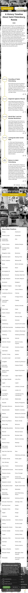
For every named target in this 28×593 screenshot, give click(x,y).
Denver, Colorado (19, 305)
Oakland (4, 455)
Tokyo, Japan (18, 527)
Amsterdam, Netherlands (5, 239)
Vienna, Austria (19, 545)
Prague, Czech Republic (5, 477)
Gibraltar (17, 320)
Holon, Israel (5, 347)
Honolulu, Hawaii (19, 347)
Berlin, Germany (19, 264)
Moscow (4, 431)
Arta (16, 239)
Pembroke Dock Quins (7, 469)
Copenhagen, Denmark (5, 301)
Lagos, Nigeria (18, 375)
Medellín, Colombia (20, 410)
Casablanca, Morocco (7, 293)
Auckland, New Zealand (6, 248)
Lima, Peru (17, 379)
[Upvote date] (23, 94)
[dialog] (11, 577)
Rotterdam (17, 489)
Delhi (3, 305)
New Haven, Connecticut (5, 446)
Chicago (4, 296)
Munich (4, 439)
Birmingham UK (6, 271)
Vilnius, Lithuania (6, 549)
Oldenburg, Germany (20, 455)
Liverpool (4, 390)
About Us (21, 579)
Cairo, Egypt (18, 286)
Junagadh (4, 361)
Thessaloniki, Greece (7, 527)
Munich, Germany (19, 439)
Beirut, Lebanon (6, 260)
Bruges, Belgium (6, 278)
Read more (5, 576)
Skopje (16, 512)
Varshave (4, 541)
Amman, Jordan (6, 235)
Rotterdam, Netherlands (5, 493)
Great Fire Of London (20, 323)
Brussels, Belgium (19, 278)
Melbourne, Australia (20, 413)
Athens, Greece (5, 244)
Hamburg (4, 334)
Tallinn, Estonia (19, 520)
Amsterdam (18, 235)
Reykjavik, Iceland (6, 482)
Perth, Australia (19, 469)
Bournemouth (5, 275)
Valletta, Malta (18, 534)
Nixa (16, 451)
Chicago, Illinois (19, 296)
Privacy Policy (22, 587)
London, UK (18, 390)
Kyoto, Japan (5, 375)
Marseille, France (19, 406)
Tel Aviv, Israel (18, 523)
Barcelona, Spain (6, 256)
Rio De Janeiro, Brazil (7, 485)
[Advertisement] (14, 62)
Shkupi (16, 509)
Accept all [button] (6, 587)
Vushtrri (17, 549)
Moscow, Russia (19, 431)
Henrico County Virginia (19, 342)
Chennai (17, 293)
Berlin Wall (5, 267)
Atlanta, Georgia (19, 244)
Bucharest (4, 282)
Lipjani (16, 383)
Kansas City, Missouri (20, 361)
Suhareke (4, 516)
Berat (3, 264)
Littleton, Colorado (19, 386)
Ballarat (17, 248)
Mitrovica (17, 424)
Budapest (17, 282)
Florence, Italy (18, 316)
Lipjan (3, 383)
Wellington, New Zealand (19, 553)
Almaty (3, 232)
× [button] (19, 564)
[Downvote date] (25, 94)
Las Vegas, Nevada (6, 379)
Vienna (4, 545)
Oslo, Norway (5, 462)
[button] (11, 589)
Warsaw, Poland (6, 552)
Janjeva (17, 354)
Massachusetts (5, 410)
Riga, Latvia (18, 482)
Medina (4, 413)
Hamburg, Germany (20, 334)
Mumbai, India (18, 435)
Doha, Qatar (5, 309)
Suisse (16, 516)
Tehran (4, 523)
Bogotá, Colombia (19, 271)
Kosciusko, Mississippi (5, 366)
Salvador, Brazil (6, 498)
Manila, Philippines (20, 402)
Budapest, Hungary (7, 286)
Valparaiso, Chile (6, 538)
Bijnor (16, 267)
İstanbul (17, 350)
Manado (4, 402)
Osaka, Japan (18, 458)
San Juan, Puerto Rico (7, 501)
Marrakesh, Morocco (7, 406)
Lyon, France (5, 399)
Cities (14, 23)
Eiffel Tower (18, 313)
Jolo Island (17, 358)
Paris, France (5, 466)
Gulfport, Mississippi (20, 331)
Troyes (3, 534)
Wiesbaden (5, 557)
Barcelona (17, 253)
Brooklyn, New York (20, 275)
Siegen (3, 512)
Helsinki (17, 338)
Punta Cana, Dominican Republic (20, 477)
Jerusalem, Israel (6, 358)
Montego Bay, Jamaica (7, 428)
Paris (16, 462)
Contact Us (21, 582)
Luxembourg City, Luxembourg (19, 394)
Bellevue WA (18, 260)
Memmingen (5, 417)
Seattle (16, 505)
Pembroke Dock (19, 466)
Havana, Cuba (5, 338)
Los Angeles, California (5, 394)
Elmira (3, 316)
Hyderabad (4, 350)
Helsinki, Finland (6, 342)
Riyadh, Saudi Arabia (20, 485)
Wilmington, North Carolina (19, 558)
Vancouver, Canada (19, 538)
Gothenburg (5, 323)
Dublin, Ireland (6, 313)
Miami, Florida (18, 420)
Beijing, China (18, 256)
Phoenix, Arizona (6, 473)
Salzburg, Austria (19, 498)
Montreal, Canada (19, 428)
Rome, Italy (5, 489)
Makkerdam (18, 399)
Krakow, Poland (19, 365)
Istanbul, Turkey (6, 354)
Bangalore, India (6, 253)
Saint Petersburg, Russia (19, 493)
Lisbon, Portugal (6, 386)
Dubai (16, 309)
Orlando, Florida (6, 458)
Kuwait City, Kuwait (20, 370)
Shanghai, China (6, 509)
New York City (18, 446)
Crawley (17, 300)
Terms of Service (23, 584)
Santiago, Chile (18, 501)
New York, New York (7, 451)
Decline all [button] (15, 587)
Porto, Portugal (18, 473)
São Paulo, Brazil (6, 505)
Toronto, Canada (6, 531)
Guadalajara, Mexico (20, 327)
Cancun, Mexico (19, 289)
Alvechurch (17, 232)
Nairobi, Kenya (5, 442)
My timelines (21, 8)
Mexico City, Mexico (20, 417)
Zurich (16, 563)
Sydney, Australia (6, 520)
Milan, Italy (5, 424)
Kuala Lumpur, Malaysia (5, 371)
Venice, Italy (18, 541)
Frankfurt (4, 320)
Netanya (17, 442)
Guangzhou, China (6, 331)
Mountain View (6, 435)
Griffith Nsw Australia (7, 327)
